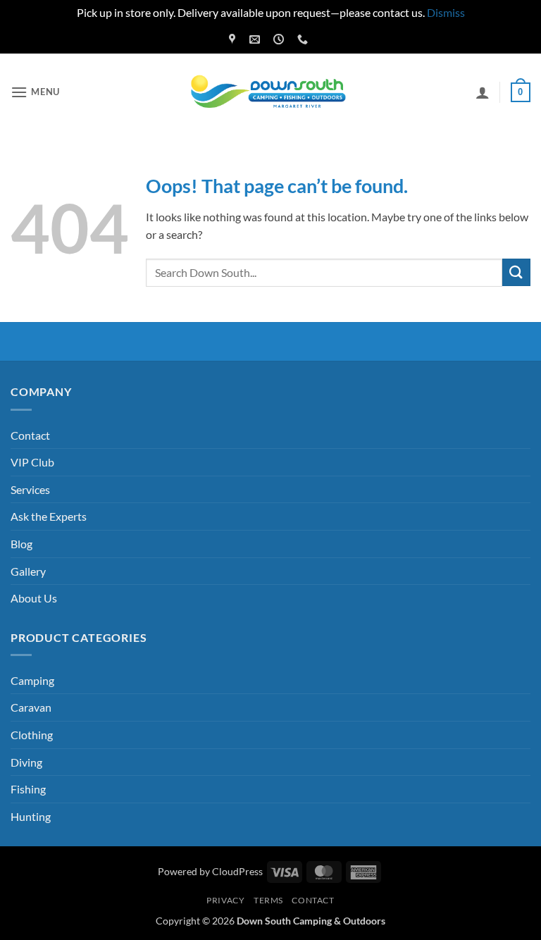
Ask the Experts (49, 516)
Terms (268, 900)
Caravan (31, 707)
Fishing (28, 789)
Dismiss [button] (446, 12)
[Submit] (516, 272)
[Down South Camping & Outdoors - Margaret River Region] (270, 92)
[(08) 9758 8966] (304, 39)
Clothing (32, 734)
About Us (34, 598)
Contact (30, 435)
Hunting (31, 816)
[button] (35, 92)
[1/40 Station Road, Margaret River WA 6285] (234, 39)
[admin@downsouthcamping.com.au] (256, 39)
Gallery (28, 571)
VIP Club (32, 462)
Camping (32, 680)
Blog (21, 543)
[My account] (482, 92)
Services (30, 489)
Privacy (225, 900)
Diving (26, 762)
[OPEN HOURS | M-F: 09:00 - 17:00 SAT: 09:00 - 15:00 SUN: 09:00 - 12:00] (280, 39)
